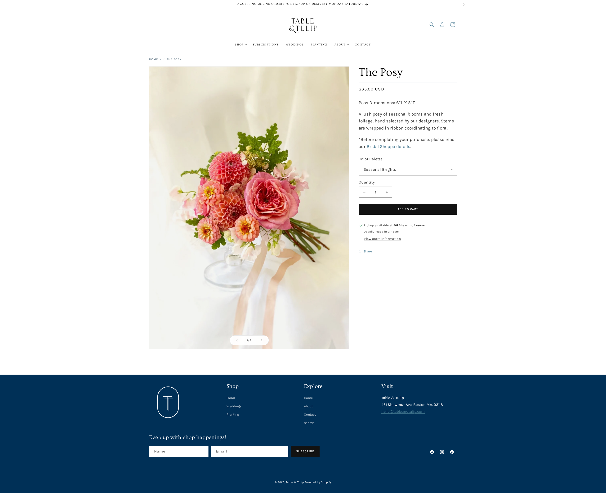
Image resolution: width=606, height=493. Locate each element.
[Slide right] (261, 340)
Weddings (234, 406)
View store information (382, 239)
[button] (240, 44)
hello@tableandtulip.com (403, 411)
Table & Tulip (295, 482)
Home (153, 59)
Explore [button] (313, 386)
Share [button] (367, 251)
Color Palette (371, 159)
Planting (233, 414)
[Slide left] (237, 340)
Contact (310, 414)
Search (309, 423)
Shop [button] (233, 386)
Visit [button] (387, 386)
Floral (231, 398)
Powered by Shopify (318, 482)
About (308, 406)
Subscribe (305, 451)
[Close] (464, 4)
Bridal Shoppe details (388, 146)
